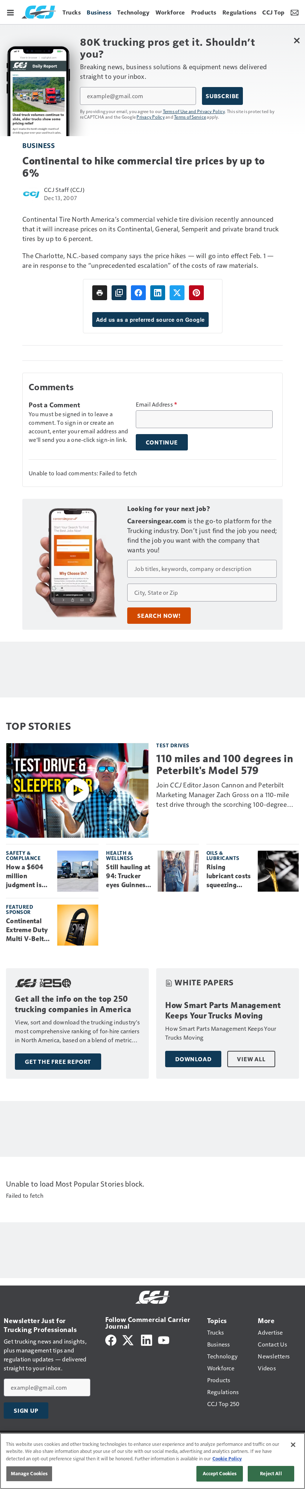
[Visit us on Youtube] (163, 1339)
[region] (152, 1461)
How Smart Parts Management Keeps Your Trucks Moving (222, 1010)
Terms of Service (190, 117)
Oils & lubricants (223, 855)
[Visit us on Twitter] (128, 1339)
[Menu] (10, 12)
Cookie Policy (227, 1458)
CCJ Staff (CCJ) (64, 189)
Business (38, 145)
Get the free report (58, 1061)
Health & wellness (119, 855)
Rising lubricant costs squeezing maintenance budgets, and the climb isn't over (228, 876)
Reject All (271, 1473)
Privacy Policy (151, 117)
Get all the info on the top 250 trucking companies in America (73, 1004)
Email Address (156, 404)
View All (251, 1059)
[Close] (293, 1445)
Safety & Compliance (23, 855)
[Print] (99, 292)
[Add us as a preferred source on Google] (119, 292)
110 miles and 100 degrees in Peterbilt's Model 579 (224, 764)
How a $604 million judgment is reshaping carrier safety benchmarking (27, 876)
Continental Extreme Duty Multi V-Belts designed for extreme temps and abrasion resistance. (28, 930)
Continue (162, 442)
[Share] (138, 292)
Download (193, 1059)
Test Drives (172, 745)
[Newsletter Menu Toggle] (294, 12)
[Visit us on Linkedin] (146, 1339)
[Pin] (196, 292)
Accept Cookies (220, 1473)
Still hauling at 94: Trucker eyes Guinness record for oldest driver (128, 876)
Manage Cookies (29, 1473)
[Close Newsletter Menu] (296, 40)
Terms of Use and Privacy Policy (194, 111)
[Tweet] (177, 292)
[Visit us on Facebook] (110, 1339)
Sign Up (26, 1410)
